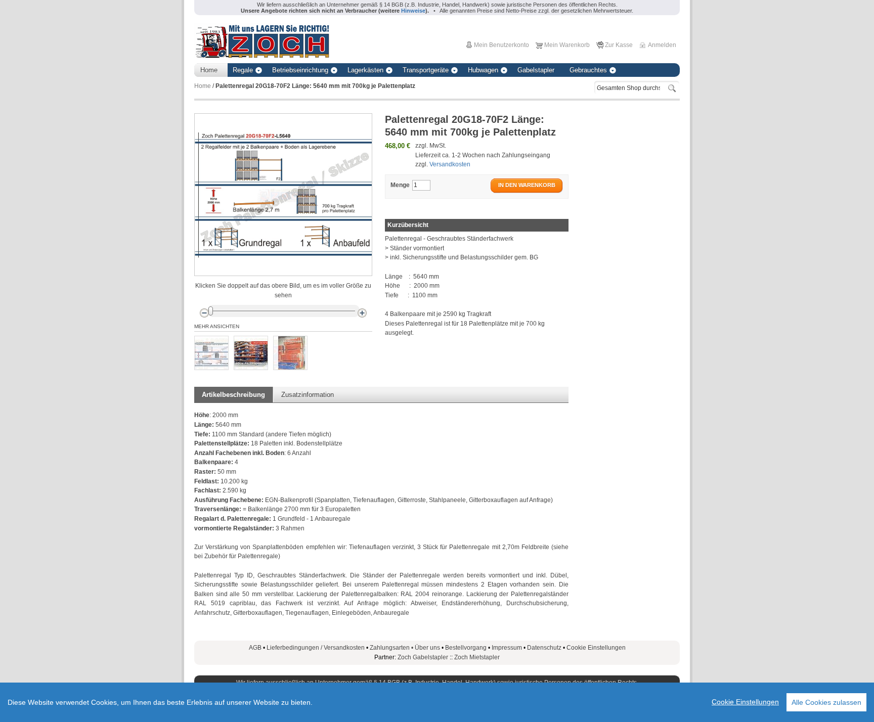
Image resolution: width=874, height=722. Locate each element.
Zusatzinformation (307, 394)
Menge (400, 185)
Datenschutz (544, 647)
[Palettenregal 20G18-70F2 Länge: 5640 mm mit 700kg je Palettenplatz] (211, 353)
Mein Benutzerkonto (501, 45)
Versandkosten (449, 164)
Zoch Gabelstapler (423, 657)
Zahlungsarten (392, 647)
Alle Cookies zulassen (826, 702)
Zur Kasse (619, 45)
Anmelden (662, 45)
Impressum (507, 647)
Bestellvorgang (466, 647)
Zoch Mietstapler (477, 657)
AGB (255, 647)
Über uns (427, 647)
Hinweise (413, 11)
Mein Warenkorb (567, 45)
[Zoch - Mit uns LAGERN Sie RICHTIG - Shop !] (262, 40)
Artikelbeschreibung (233, 394)
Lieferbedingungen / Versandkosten (316, 647)
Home (202, 85)
